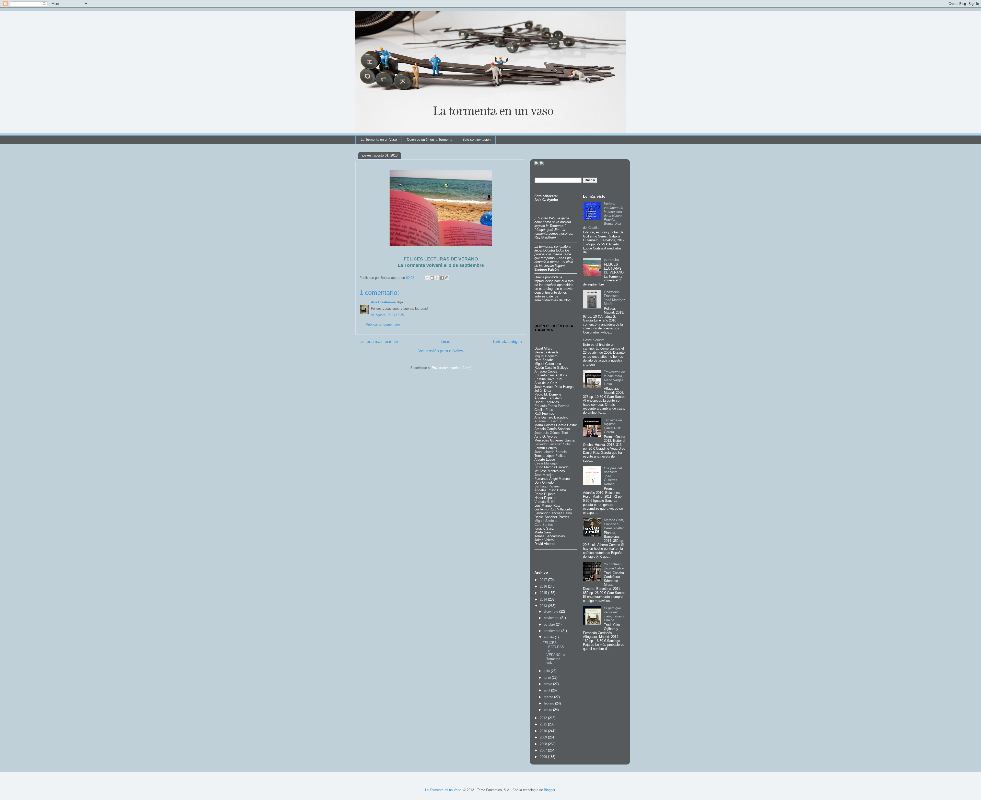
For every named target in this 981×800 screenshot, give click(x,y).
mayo (548, 684)
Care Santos (543, 525)
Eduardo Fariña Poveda (551, 406)
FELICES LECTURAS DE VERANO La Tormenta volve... (554, 653)
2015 (544, 593)
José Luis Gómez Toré (551, 433)
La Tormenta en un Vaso (379, 139)
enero (548, 710)
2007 (544, 750)
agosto (549, 637)
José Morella (543, 475)
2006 (544, 757)
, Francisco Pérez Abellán (614, 524)
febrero (549, 703)
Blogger (549, 790)
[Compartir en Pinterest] (446, 277)
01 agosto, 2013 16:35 (387, 315)
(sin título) (611, 260)
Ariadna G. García (547, 421)
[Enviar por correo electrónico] (427, 277)
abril (547, 690)
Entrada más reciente (378, 341)
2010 (544, 731)
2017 (544, 580)
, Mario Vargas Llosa (614, 378)
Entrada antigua (507, 341)
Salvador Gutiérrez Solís (552, 444)
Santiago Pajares (547, 486)
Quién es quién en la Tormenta (429, 139)
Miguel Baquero (545, 356)
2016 (544, 586)
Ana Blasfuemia (383, 302)
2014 (544, 599)
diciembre (551, 611)
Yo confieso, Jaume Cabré (614, 566)
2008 (544, 744)
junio (548, 677)
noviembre (552, 618)
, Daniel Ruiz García (613, 426)
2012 (544, 718)
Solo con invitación (476, 139)
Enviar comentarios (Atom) (451, 368)
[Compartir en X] (437, 277)
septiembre (552, 631)
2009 (544, 737)
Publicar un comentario (383, 324)
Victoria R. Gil (544, 502)
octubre (550, 624)
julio (547, 671)
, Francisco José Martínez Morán (614, 298)
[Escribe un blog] (432, 277)
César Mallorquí (546, 463)
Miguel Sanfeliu (545, 521)
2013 (544, 606)
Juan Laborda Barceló (550, 452)
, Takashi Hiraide (614, 614)
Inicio (445, 341)
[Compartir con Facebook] (442, 277)
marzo (549, 697)
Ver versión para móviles (440, 351)
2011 (544, 724)
